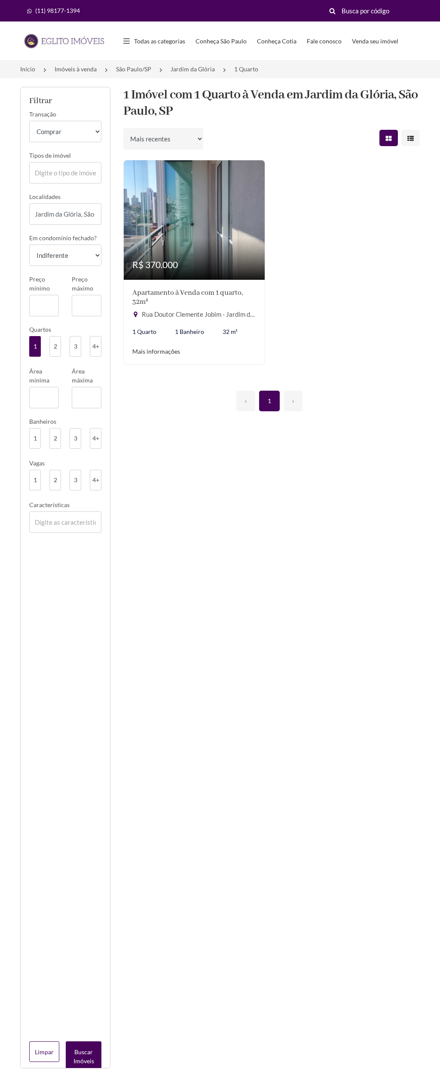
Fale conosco (324, 41)
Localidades (45, 196)
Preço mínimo (39, 283)
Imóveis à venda (76, 69)
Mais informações (156, 351)
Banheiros (42, 421)
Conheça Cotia (276, 41)
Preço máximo (82, 283)
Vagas (37, 463)
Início (27, 69)
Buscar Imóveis (83, 1056)
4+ (95, 346)
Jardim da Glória (193, 69)
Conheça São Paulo (221, 41)
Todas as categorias (159, 41)
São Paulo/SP (133, 69)
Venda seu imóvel (375, 41)
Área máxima (82, 375)
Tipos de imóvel (50, 155)
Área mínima (39, 375)
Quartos (40, 329)
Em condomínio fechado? (63, 238)
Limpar (44, 1052)
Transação (42, 114)
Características (49, 504)
